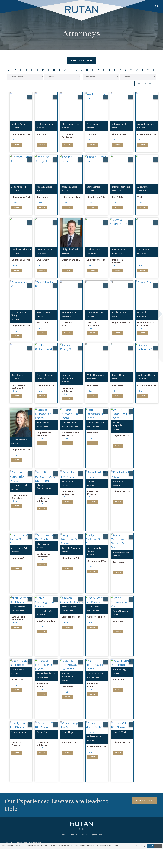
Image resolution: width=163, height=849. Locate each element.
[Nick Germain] (21, 600)
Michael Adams (18, 124)
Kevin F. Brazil (43, 312)
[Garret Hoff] (46, 725)
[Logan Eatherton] (97, 413)
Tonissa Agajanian (45, 124)
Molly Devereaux (95, 375)
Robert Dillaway (120, 375)
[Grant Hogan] (71, 725)
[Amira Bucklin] (71, 295)
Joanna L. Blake (44, 249)
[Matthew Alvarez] (71, 106)
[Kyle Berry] (147, 169)
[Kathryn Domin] (21, 422)
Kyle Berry (142, 186)
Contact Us (72, 835)
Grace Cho (142, 312)
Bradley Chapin (119, 312)
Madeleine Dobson (146, 375)
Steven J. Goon (69, 606)
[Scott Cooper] (21, 357)
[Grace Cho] (147, 295)
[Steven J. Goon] (71, 600)
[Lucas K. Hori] (122, 725)
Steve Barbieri (94, 186)
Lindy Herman (18, 732)
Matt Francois (43, 544)
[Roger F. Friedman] (71, 539)
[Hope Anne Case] (96, 295)
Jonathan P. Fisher (20, 548)
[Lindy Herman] (21, 725)
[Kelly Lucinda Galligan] (97, 539)
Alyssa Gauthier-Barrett (122, 552)
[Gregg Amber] (96, 106)
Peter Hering (119, 669)
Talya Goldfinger (45, 611)
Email (15, 140)
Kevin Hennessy (95, 673)
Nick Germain (18, 606)
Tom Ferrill (92, 481)
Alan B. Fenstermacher (44, 487)
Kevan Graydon (120, 611)
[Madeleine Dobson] (147, 357)
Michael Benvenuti (121, 186)
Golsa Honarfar (94, 736)
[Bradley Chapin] (121, 295)
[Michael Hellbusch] (46, 664)
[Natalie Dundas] (46, 413)
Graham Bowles (120, 249)
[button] (7, 6)
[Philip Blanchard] (71, 232)
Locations (83, 835)
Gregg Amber (93, 124)
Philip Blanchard (70, 249)
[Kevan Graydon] (122, 602)
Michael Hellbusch (46, 673)
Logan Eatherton (95, 422)
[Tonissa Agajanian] (46, 106)
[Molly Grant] (97, 600)
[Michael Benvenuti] (121, 169)
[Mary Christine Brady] (21, 295)
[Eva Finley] (122, 474)
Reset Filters (145, 83)
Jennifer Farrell (19, 485)
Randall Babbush (44, 186)
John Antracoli (18, 186)
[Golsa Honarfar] (97, 727)
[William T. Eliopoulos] (122, 413)
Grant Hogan (68, 732)
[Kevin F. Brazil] (46, 295)
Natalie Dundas (44, 422)
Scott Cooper (17, 375)
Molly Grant (93, 606)
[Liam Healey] (21, 662)
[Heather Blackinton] (21, 232)
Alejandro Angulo (145, 124)
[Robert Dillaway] (121, 357)
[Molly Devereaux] (96, 357)
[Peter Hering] (122, 662)
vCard (17, 145)
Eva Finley (118, 481)
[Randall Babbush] (46, 169)
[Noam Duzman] (71, 413)
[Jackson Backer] (71, 169)
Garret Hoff (42, 732)
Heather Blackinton (21, 249)
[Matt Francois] (46, 537)
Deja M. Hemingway (68, 675)
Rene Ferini (67, 481)
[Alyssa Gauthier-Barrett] (122, 541)
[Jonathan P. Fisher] (21, 539)
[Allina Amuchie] (121, 106)
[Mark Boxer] (147, 232)
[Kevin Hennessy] (97, 664)
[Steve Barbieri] (96, 169)
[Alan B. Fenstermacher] (46, 476)
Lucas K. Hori (119, 732)
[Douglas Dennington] (71, 357)
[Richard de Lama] (46, 357)
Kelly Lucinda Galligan (94, 549)
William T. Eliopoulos (118, 424)
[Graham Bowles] (121, 232)
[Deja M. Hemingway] (71, 664)
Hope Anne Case (95, 312)
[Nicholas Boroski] (96, 232)
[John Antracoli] (21, 169)
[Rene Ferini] (71, 474)
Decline (158, 846)
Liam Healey (17, 669)
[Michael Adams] (21, 106)
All (9, 70)
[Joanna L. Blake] (46, 232)
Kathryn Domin (19, 439)
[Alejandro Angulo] (147, 106)
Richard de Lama (45, 375)
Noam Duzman (69, 422)
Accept (150, 846)
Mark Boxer (143, 249)
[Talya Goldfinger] (46, 602)
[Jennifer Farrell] (21, 476)
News (63, 835)
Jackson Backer (69, 186)
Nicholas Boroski (95, 249)
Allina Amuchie (119, 124)
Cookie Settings (139, 846)
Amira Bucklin (69, 312)
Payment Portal (96, 835)
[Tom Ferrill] (97, 474)
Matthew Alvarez (70, 124)
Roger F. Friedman (71, 548)
